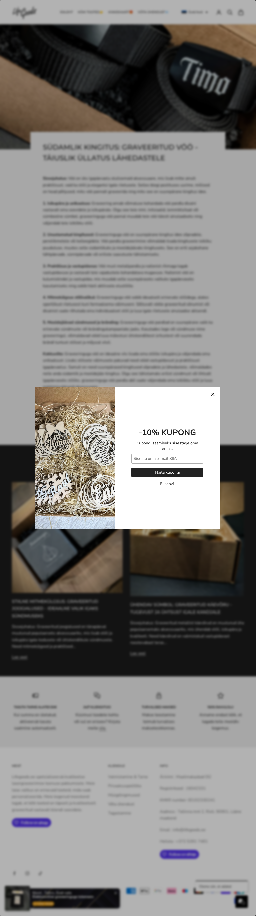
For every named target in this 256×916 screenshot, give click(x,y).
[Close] (213, 394)
